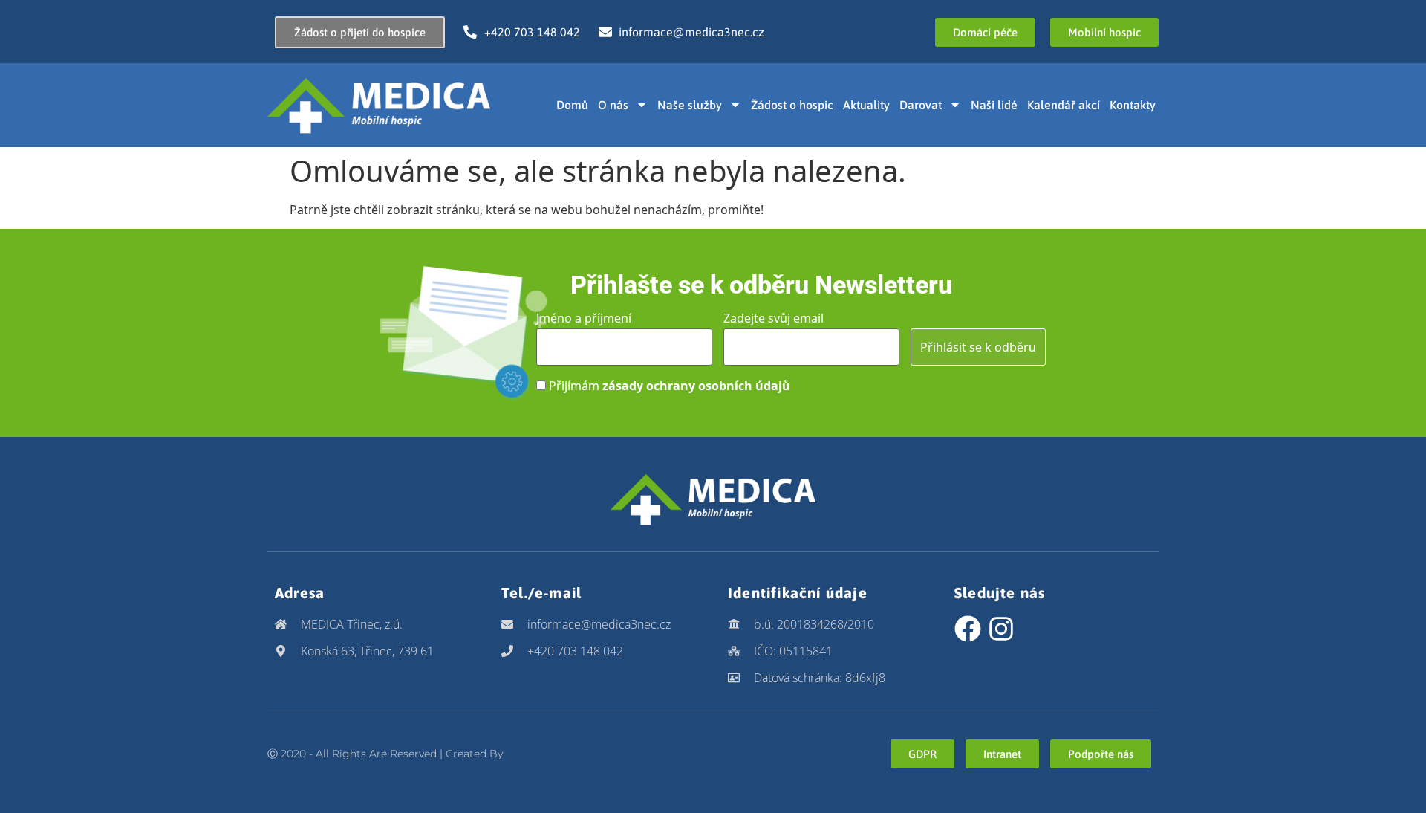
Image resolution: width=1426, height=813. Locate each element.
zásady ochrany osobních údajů (696, 386)
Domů (572, 104)
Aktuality (866, 104)
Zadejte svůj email (773, 318)
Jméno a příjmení (583, 318)
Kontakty (1133, 104)
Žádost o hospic (792, 104)
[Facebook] (967, 628)
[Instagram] (1001, 628)
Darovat (920, 104)
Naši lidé (994, 104)
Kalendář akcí (1063, 104)
